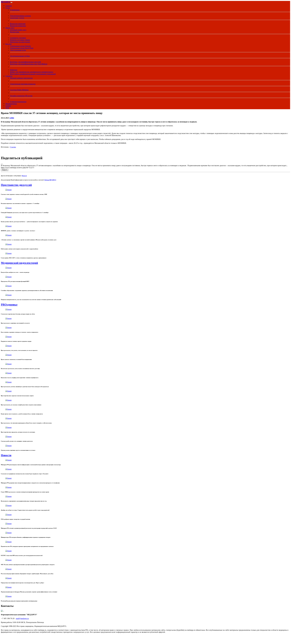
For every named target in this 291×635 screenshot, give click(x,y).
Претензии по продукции (20, 42)
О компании (15, 10)
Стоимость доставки (18, 38)
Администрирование (18, 102)
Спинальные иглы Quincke (20, 46)
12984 (11, 118)
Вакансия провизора (18, 26)
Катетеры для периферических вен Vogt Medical (28, 64)
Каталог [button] (8, 44)
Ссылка (13, 147)
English (8, 106)
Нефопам (13, 70)
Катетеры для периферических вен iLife (25, 62)
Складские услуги (17, 18)
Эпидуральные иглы (18, 50)
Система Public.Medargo (19, 90)
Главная (8, 6)
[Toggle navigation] (11, 2)
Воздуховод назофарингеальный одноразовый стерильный (33, 74)
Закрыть (5, 170)
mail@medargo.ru (22, 618)
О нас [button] (7, 8)
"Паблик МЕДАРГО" (50, 180)
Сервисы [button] (8, 76)
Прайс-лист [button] (9, 28)
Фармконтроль (11, 104)
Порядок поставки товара (20, 40)
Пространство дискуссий (16, 184)
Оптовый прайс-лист (18, 30)
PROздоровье (9, 304)
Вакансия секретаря (17, 24)
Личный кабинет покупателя (21, 78)
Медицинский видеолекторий (19, 262)
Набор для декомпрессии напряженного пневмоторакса (31, 72)
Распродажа (14, 32)
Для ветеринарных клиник (20, 16)
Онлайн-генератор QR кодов (21, 96)
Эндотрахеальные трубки (20, 56)
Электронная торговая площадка (22, 84)
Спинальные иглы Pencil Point (21, 48)
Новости (24, 175)
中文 (7, 108)
